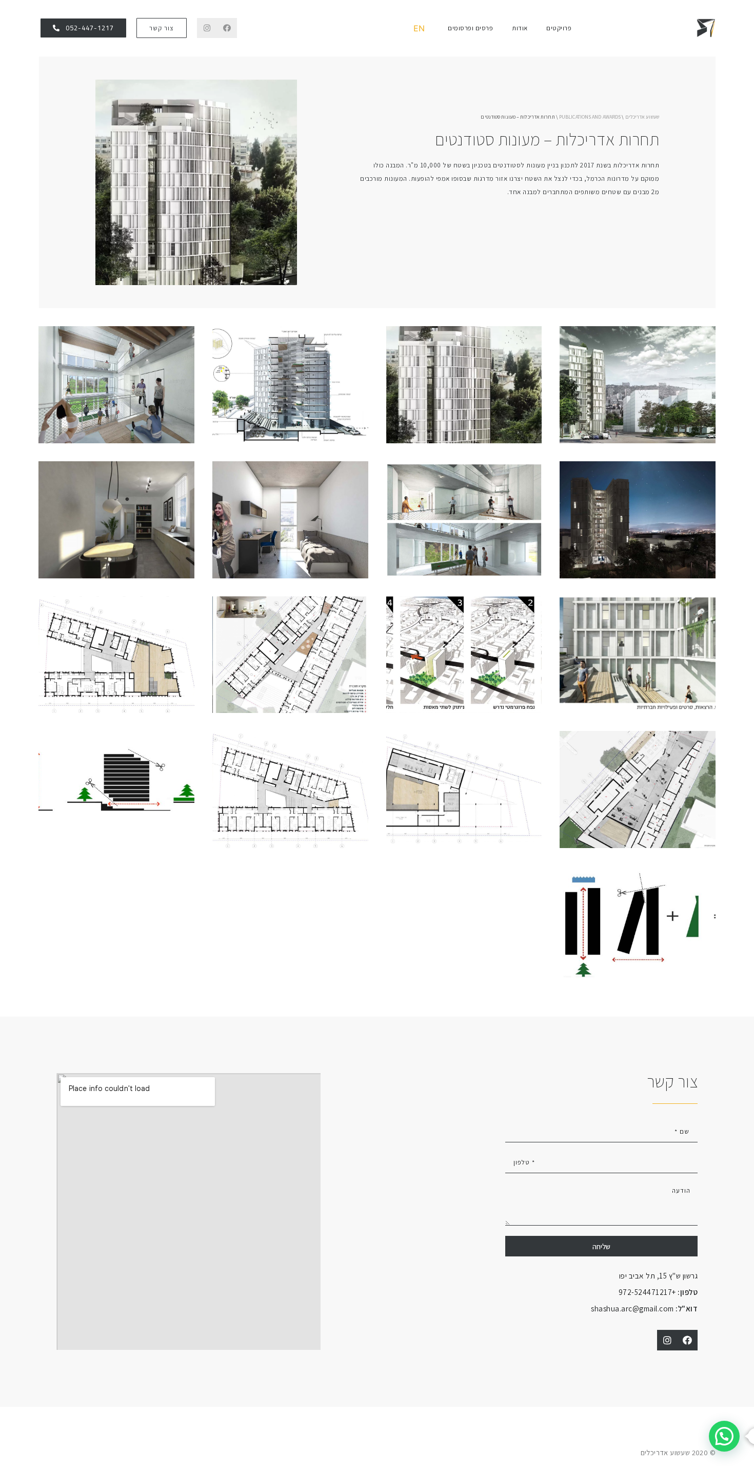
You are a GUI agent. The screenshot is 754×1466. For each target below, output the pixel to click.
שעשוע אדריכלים (642, 117)
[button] (161, 28)
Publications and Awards (590, 117)
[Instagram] (207, 28)
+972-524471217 (658, 1292)
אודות (520, 28)
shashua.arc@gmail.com (644, 1308)
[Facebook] (227, 28)
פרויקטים (558, 28)
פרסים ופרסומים (470, 28)
